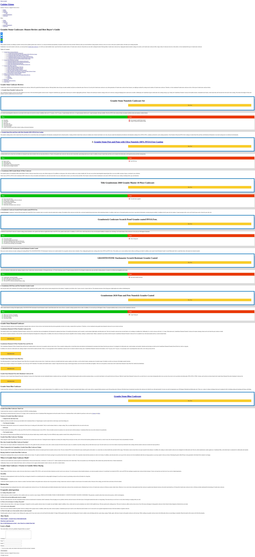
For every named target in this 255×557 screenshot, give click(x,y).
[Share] (127, 42)
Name (2, 540)
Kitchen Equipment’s (7, 14)
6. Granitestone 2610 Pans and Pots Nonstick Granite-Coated (19, 58)
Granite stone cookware (33, 46)
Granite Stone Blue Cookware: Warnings (15, 69)
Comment (3, 538)
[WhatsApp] (127, 40)
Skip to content (4, 1)
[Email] (127, 38)
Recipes (5, 11)
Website (2, 545)
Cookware (5, 12)
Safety (9, 76)
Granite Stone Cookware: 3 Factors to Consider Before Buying (17, 74)
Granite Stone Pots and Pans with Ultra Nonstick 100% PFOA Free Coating (22, 132)
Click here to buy (10, 338)
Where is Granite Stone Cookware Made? (12, 73)
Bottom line (6, 79)
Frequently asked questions (10, 80)
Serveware (5, 15)
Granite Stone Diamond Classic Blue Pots (15, 63)
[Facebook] (127, 33)
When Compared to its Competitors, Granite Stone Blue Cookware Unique (22, 71)
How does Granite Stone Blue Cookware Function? (17, 70)
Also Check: (6, 81)
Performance (10, 78)
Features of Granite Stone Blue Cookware (15, 67)
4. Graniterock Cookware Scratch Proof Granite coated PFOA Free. (20, 56)
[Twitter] (127, 35)
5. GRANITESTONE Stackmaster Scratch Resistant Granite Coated (20, 57)
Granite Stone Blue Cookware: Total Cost (15, 66)
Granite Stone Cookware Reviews (11, 52)
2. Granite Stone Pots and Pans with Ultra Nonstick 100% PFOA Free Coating (22, 54)
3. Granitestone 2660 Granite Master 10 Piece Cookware (18, 55)
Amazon (94, 413)
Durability (9, 77)
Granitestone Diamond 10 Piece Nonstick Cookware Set (18, 61)
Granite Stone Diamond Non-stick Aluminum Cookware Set (19, 64)
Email (2, 543)
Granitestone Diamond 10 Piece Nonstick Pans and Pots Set (19, 62)
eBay (99, 413)
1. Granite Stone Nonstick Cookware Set (15, 53)
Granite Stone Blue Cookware (10, 65)
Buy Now (190, 105)
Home (4, 9)
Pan (6, 13)
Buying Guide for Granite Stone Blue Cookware (17, 72)
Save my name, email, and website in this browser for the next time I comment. (18, 548)
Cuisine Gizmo (7, 4)
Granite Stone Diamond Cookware (11, 60)
